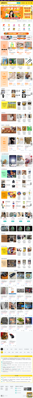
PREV (1, 64)
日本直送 (6, 5)
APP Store (29, 388)
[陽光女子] (13, 36)
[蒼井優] (24, 36)
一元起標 (11, 349)
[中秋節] (29, 36)
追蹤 (4, 221)
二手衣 (5, 352)
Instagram (6, 396)
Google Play (29, 389)
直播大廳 (30, 224)
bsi (2, 396)
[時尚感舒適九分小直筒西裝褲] (3, 214)
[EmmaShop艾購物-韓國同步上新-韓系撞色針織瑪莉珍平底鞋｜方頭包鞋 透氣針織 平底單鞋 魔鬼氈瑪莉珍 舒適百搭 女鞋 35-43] (19, 214)
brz (4, 349)
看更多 (30, 57)
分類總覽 (2, 5)
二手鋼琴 (9, 352)
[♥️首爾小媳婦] (5, 217)
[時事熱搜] (16, 33)
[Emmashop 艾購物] (21, 217)
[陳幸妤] (24, 39)
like (13, 85)
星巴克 (13, 352)
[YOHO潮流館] (13, 217)
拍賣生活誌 (14, 5)
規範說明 (6, 365)
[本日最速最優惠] (29, 394)
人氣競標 (23, 5)
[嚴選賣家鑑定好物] (16, 13)
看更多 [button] (19, 121)
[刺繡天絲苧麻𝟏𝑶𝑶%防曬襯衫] (7, 213)
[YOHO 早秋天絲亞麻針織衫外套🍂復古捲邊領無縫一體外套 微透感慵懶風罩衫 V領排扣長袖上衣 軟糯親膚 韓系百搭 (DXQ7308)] (15, 216)
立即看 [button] (4, 106)
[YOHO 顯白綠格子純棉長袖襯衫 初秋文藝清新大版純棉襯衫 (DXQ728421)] (11, 214)
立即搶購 (12, 53)
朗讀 (31, 6)
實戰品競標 (29, 100)
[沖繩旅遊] (13, 39)
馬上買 (30, 125)
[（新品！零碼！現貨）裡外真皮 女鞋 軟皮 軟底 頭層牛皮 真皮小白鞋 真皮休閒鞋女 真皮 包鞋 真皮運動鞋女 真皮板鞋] (27, 214)
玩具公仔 (27, 5)
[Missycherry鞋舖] (29, 217)
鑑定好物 (10, 5)
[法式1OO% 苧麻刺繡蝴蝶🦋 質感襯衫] (7, 216)
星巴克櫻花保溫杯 (26, 349)
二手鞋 (24, 352)
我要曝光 (4, 51)
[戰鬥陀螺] (29, 39)
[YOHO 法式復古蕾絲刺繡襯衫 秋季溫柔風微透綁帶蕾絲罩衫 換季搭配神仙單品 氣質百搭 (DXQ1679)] (15, 213)
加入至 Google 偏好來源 (31, 8)
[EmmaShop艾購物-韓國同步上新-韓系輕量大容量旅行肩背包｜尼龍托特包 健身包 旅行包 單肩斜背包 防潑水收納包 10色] (23, 213)
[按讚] (7, 163)
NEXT (31, 64)
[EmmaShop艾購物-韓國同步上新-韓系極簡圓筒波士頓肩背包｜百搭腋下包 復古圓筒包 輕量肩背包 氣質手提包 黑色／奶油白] (23, 216)
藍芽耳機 (17, 352)
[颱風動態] (19, 36)
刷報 (1, 349)
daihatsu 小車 (20, 349)
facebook (5, 396)
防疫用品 (28, 352)
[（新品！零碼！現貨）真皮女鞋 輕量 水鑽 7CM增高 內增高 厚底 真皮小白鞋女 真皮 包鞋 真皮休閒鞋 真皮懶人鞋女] (31, 216)
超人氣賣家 (19, 5)
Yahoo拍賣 (4, 3)
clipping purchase (15, 85)
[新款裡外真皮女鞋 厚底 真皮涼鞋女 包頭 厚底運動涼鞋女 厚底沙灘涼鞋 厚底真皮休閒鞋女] (31, 213)
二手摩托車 (15, 349)
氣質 (7, 349)
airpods (21, 352)
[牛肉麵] (19, 39)
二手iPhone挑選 (6, 20)
